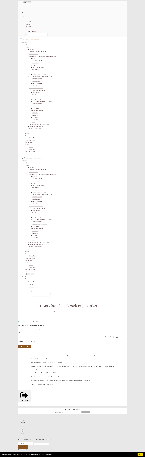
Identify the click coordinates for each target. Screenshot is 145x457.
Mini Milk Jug (35, 63)
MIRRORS (35, 117)
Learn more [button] (49, 454)
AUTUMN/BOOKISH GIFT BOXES (38, 51)
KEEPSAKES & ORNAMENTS (39, 106)
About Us (28, 144)
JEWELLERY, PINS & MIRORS (37, 110)
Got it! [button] (140, 454)
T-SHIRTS (34, 94)
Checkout (28, 26)
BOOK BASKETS (33, 54)
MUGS (34, 65)
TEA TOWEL (35, 69)
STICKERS (35, 85)
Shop (27, 47)
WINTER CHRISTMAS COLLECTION (38, 131)
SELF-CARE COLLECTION (36, 126)
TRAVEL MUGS (36, 72)
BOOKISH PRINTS (37, 78)
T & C (27, 135)
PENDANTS (35, 119)
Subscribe (23, 446)
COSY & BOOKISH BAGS (38, 90)
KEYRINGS (35, 115)
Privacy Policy (32, 137)
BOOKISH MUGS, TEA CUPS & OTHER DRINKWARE (42, 56)
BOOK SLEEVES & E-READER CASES (42, 101)
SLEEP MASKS (36, 108)
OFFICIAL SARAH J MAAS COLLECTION (39, 124)
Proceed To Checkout (77, 316)
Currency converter (31, 151)
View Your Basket (67, 316)
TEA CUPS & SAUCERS (38, 67)
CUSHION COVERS (37, 103)
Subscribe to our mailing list (72, 409)
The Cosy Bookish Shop (36, 311)
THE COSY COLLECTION (35, 128)
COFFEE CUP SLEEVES (38, 60)
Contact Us (29, 142)
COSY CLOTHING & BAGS (36, 88)
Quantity (20, 341)
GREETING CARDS (37, 83)
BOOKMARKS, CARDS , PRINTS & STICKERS (41, 76)
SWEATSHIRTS (36, 92)
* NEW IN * (32, 49)
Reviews (31, 147)
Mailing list (32, 149)
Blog (27, 133)
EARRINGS (35, 112)
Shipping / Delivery (31, 140)
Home (27, 44)
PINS (33, 122)
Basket (28, 24)
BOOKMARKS (36, 81)
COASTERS (35, 58)
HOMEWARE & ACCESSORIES (37, 97)
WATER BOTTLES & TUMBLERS (40, 74)
